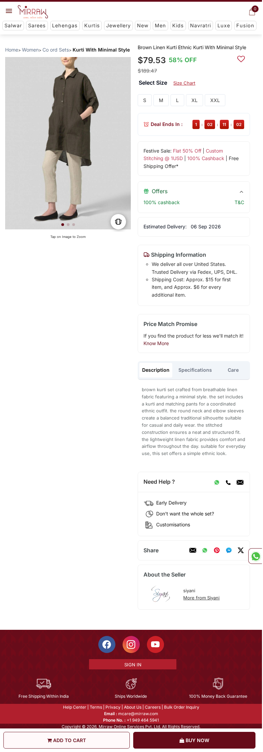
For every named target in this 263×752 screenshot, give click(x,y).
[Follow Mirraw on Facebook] (106, 644)
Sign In (132, 664)
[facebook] (228, 550)
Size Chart (184, 83)
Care (233, 370)
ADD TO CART (69, 740)
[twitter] (240, 550)
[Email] (240, 482)
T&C (239, 202)
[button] (62, 224)
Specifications (195, 370)
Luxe (223, 25)
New (143, 25)
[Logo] (33, 12)
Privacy (113, 707)
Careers (153, 707)
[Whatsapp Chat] (255, 556)
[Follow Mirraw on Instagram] (131, 644)
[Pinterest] (216, 550)
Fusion (245, 25)
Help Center (74, 707)
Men (160, 25)
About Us (132, 707)
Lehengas (65, 25)
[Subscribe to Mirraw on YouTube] (155, 644)
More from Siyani (201, 597)
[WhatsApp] (216, 482)
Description (156, 370)
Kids (178, 25)
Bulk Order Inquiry (181, 707)
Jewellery (118, 25)
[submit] (241, 58)
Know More (156, 343)
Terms (96, 707)
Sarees (37, 25)
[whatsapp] (204, 550)
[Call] (228, 482)
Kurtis (92, 25)
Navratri (200, 25)
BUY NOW (196, 740)
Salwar (13, 25)
